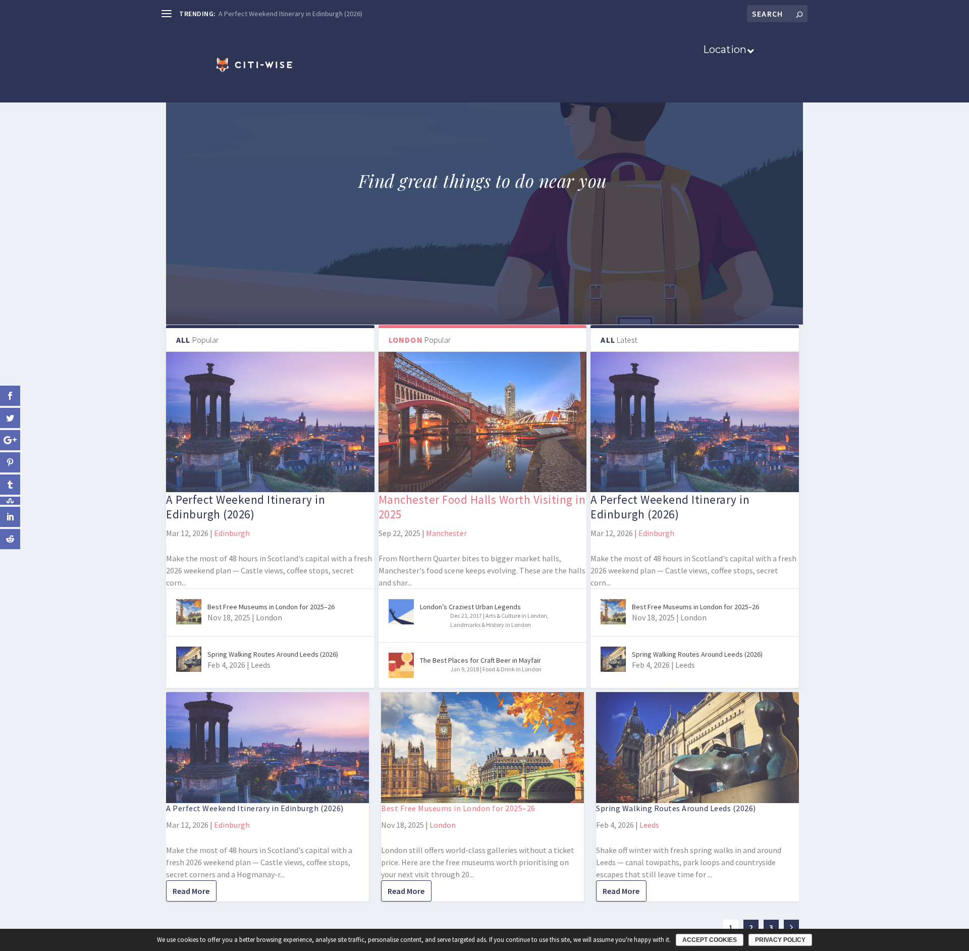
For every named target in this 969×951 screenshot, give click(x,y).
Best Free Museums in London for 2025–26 (271, 606)
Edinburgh (232, 533)
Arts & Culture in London (516, 615)
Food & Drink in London (512, 669)
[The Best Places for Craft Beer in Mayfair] (401, 665)
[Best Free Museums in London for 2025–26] (188, 611)
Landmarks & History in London (490, 624)
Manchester (446, 533)
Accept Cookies (709, 939)
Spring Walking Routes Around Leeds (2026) (272, 654)
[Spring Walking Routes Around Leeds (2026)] (188, 659)
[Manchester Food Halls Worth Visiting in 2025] (483, 422)
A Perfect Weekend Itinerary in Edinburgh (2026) (290, 13)
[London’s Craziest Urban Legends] (401, 611)
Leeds (261, 665)
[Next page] (791, 927)
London (269, 617)
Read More (191, 891)
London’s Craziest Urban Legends (470, 606)
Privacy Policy (780, 939)
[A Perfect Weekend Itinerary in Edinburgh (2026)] (270, 422)
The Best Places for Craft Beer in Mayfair (480, 660)
